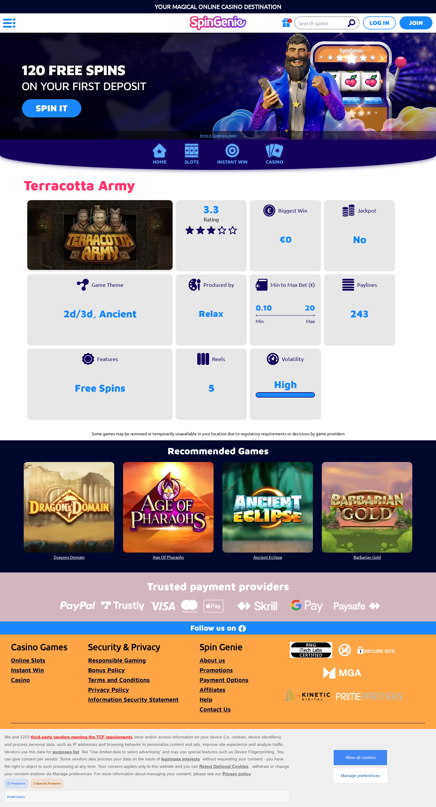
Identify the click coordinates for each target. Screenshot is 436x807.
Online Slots (28, 660)
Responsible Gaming (117, 660)
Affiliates (212, 689)
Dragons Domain (69, 557)
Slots (191, 161)
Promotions (216, 670)
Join (416, 22)
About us (212, 660)
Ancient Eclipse (267, 557)
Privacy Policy (108, 689)
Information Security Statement (133, 699)
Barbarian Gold (367, 557)
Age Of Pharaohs (168, 557)
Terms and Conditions (119, 679)
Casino (274, 161)
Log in (379, 22)
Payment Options (224, 679)
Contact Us (215, 709)
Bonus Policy (106, 670)
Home (159, 161)
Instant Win (232, 161)
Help (206, 699)
